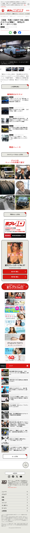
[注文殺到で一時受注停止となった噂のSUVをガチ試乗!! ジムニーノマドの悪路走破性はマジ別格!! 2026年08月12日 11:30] (22, 202)
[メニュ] (27, 10)
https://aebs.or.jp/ (12, 487)
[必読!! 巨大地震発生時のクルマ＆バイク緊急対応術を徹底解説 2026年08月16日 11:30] (7, 202)
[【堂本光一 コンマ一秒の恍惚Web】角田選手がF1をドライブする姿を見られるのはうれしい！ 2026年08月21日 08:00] (22, 187)
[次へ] (28, 50)
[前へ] (1, 50)
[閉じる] (28, 4)
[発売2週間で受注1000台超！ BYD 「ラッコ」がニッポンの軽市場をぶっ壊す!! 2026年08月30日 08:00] (7, 172)
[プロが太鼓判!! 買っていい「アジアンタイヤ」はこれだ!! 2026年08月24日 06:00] (7, 187)
